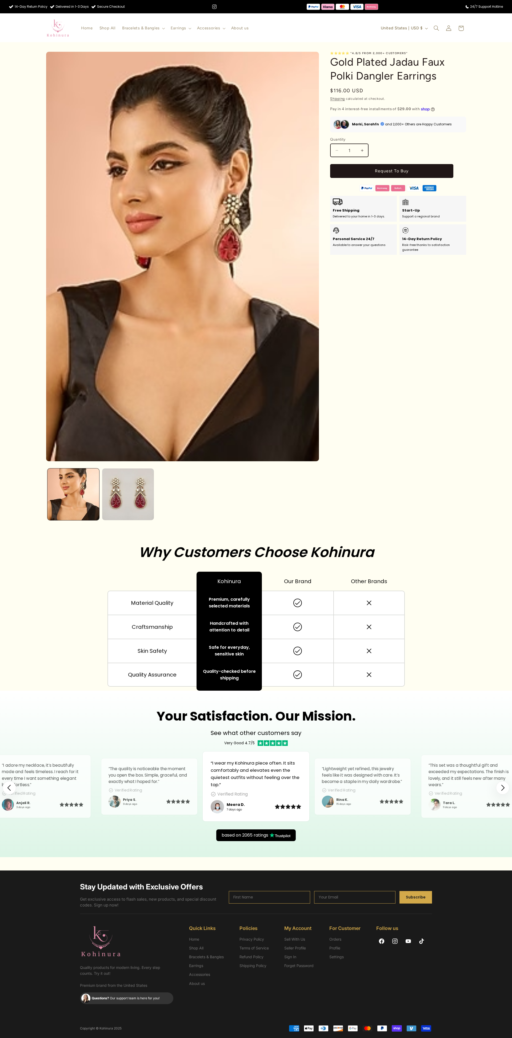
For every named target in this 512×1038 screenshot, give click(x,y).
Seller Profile (295, 948)
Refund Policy (251, 957)
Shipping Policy (252, 965)
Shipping (337, 99)
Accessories (199, 974)
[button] (143, 28)
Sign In (290, 957)
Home (194, 939)
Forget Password (299, 965)
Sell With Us (294, 939)
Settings (336, 957)
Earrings (196, 965)
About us (197, 983)
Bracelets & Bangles (206, 957)
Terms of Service (254, 948)
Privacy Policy (251, 939)
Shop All (196, 948)
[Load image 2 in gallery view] (128, 494)
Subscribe (416, 897)
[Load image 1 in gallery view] (73, 494)
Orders (335, 939)
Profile (334, 948)
